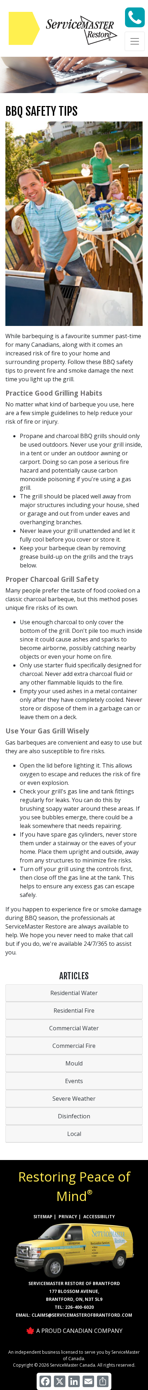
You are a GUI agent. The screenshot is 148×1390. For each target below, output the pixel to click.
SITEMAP (42, 1217)
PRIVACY (68, 1217)
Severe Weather (74, 1099)
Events (74, 1081)
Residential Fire (74, 1010)
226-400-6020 (79, 1307)
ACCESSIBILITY (99, 1217)
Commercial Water (74, 1028)
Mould (74, 1063)
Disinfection (74, 1116)
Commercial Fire (74, 1046)
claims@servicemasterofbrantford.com (82, 1315)
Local (74, 1134)
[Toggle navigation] (135, 41)
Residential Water (74, 993)
